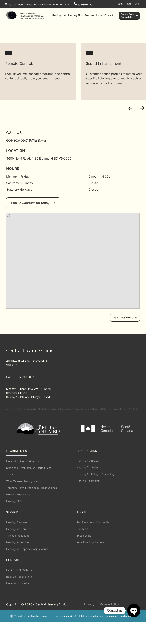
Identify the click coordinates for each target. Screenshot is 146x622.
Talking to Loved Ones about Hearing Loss (31, 487)
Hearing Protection (17, 542)
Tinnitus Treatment (17, 535)
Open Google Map (123, 317)
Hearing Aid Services (18, 529)
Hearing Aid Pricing (88, 480)
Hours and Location (18, 583)
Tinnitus (11, 474)
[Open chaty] (133, 610)
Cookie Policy (109, 604)
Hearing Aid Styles (87, 467)
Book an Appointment (19, 576)
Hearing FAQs (14, 501)
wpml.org (45, 616)
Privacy (89, 604)
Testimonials (84, 535)
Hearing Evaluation (17, 522)
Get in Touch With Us (19, 569)
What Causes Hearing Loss (22, 481)
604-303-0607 (86, 4)
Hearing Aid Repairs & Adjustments (27, 549)
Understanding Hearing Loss (23, 461)
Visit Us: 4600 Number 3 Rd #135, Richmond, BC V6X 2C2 (38, 4)
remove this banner (121, 616)
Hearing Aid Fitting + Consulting (95, 474)
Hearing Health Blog (18, 494)
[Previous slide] (130, 108)
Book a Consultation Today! (31, 203)
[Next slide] (142, 108)
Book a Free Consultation (127, 15)
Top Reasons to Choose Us (93, 522)
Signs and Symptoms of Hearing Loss (28, 467)
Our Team (82, 529)
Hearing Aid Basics (88, 460)
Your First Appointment (90, 542)
